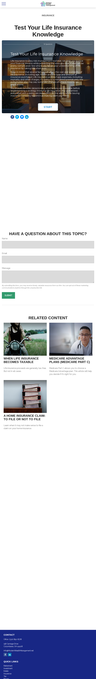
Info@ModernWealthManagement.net (19, 651)
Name (5, 238)
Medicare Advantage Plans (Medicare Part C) (69, 360)
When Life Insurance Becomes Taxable (21, 360)
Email (4, 253)
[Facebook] (5, 654)
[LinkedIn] (9, 654)
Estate (6, 671)
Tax (5, 676)
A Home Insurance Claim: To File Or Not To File (24, 417)
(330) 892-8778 (15, 639)
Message (6, 268)
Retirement (8, 666)
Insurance (7, 674)
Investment (8, 668)
